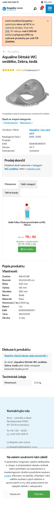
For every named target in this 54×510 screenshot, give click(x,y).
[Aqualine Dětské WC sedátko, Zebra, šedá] (27, 92)
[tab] (10, 184)
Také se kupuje (11, 192)
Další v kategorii (28, 184)
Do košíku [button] (28, 249)
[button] (35, 9)
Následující (25, 122)
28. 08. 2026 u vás (27, 244)
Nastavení (15, 494)
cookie (7, 475)
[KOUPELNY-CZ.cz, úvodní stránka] (12, 9)
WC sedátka (13, 51)
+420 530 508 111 (19, 434)
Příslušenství (10, 184)
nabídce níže (33, 168)
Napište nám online (20, 442)
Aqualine (34, 129)
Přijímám (38, 494)
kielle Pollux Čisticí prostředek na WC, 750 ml (27, 223)
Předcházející (11, 122)
